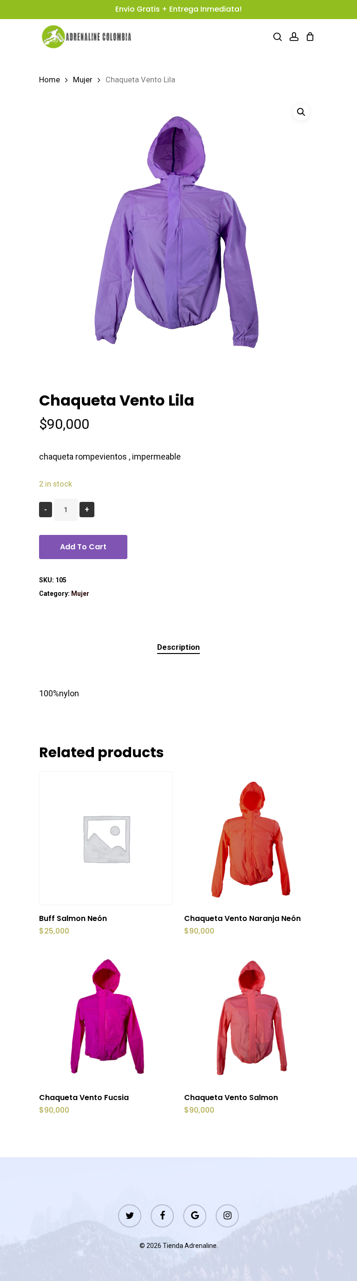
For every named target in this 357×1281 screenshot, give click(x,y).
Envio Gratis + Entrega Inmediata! (178, 9)
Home (49, 79)
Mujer (83, 79)
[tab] (178, 647)
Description (178, 647)
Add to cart (83, 546)
